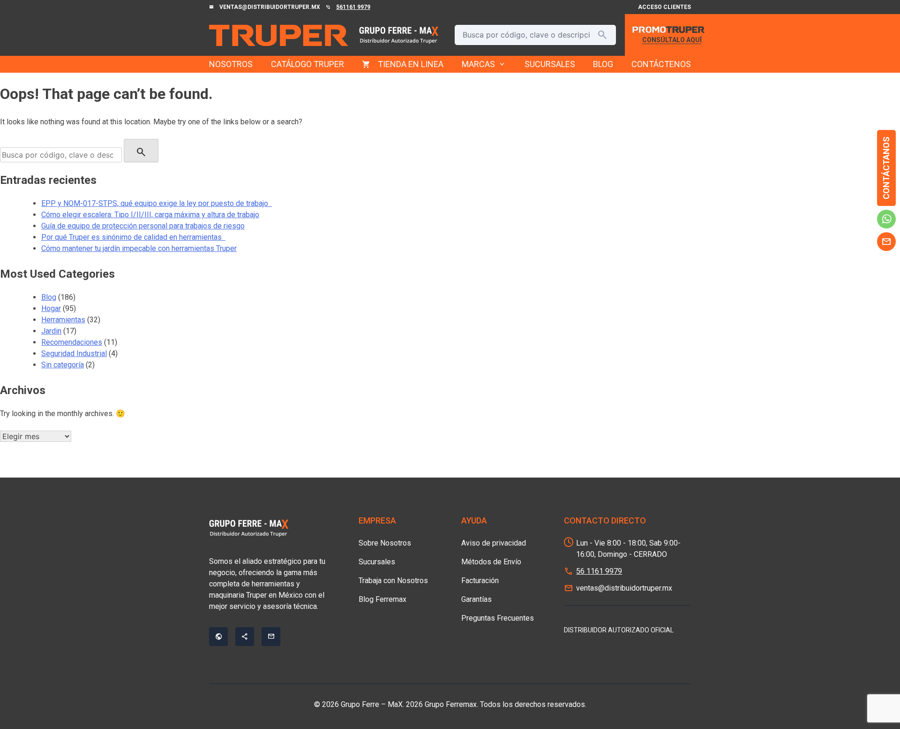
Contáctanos (886, 168)
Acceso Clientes (664, 7)
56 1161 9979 (599, 571)
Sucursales (377, 561)
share (244, 636)
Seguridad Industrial (74, 353)
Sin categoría (62, 364)
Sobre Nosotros (385, 543)
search (602, 34)
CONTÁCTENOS (661, 64)
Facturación (480, 580)
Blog (48, 297)
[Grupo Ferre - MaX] (278, 35)
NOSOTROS (231, 64)
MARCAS (484, 64)
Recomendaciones (71, 342)
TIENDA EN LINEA (410, 64)
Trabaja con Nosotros (393, 580)
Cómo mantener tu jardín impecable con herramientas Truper (139, 248)
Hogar (51, 308)
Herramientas (63, 319)
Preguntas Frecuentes (497, 618)
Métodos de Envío (491, 561)
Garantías (476, 599)
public (218, 636)
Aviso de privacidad (493, 543)
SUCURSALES (550, 64)
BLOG (603, 64)
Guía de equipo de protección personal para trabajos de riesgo (143, 225)
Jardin (51, 331)
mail (886, 241)
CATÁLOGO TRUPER (307, 64)
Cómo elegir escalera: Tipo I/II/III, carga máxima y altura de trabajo (150, 214)
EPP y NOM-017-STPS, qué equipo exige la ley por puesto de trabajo (156, 203)
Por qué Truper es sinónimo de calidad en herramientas (133, 237)
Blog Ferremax (382, 599)
